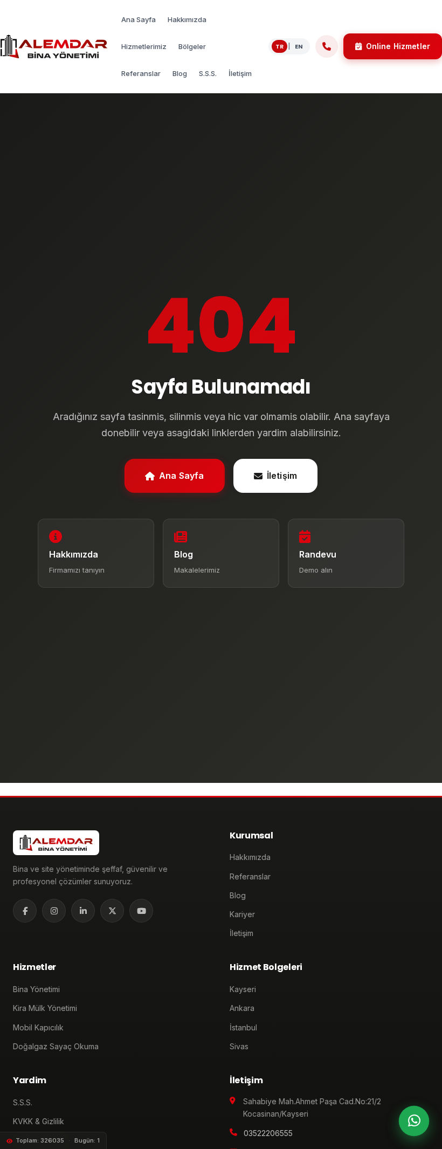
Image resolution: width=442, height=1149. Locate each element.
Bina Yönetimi (36, 989)
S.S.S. (22, 1102)
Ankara (242, 1008)
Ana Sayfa (181, 475)
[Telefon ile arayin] (326, 46)
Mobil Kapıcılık (38, 1027)
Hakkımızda (250, 857)
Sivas (239, 1046)
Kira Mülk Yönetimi (45, 1008)
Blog (238, 895)
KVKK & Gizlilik (38, 1121)
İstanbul (243, 1027)
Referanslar (250, 876)
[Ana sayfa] (53, 46)
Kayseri (243, 989)
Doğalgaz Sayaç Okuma (56, 1046)
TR (279, 46)
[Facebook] (25, 911)
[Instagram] (54, 911)
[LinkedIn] (83, 911)
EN (299, 46)
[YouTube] (141, 911)
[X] (112, 911)
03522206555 (268, 1133)
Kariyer (242, 914)
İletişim (282, 475)
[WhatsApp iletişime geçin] (414, 1121)
